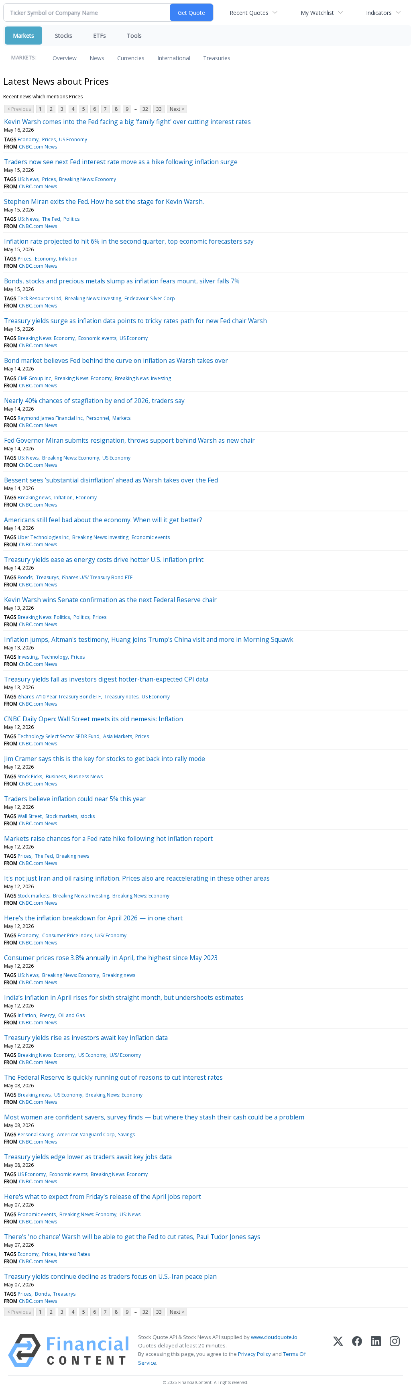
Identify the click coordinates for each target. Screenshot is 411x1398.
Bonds (25, 577)
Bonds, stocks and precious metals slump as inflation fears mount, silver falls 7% (122, 281)
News (97, 58)
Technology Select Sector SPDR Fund (59, 736)
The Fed (51, 219)
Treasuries (216, 58)
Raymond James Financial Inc (50, 418)
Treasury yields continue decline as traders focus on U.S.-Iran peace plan (110, 1276)
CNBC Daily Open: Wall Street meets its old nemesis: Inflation (93, 718)
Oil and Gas (71, 1015)
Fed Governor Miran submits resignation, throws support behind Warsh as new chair (129, 440)
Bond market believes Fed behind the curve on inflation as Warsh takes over (116, 360)
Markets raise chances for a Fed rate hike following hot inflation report (108, 838)
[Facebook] (357, 1350)
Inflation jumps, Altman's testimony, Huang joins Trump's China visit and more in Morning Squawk (148, 639)
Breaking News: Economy (87, 179)
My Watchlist (317, 12)
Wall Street (30, 816)
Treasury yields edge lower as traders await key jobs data (88, 1156)
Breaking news (34, 497)
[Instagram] (395, 1350)
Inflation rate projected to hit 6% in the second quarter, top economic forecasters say (129, 241)
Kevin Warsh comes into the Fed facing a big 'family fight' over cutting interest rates (127, 121)
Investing (28, 656)
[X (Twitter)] (338, 1350)
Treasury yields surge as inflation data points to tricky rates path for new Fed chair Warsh (135, 320)
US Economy (73, 139)
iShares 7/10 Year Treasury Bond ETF (59, 696)
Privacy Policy (254, 1353)
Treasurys (47, 577)
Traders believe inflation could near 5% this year (75, 798)
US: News (28, 179)
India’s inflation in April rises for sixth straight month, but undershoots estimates (124, 997)
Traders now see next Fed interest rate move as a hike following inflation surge (121, 161)
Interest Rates (74, 1254)
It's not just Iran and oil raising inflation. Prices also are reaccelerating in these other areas (137, 878)
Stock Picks (30, 776)
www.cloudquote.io (274, 1337)
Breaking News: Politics (44, 617)
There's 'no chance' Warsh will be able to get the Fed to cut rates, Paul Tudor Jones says (132, 1236)
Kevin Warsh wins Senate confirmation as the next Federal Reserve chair (110, 599)
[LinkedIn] (376, 1350)
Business (56, 776)
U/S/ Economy (110, 935)
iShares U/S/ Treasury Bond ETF (97, 577)
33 (159, 109)
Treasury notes (121, 696)
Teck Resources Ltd (39, 298)
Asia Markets (117, 736)
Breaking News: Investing (93, 298)
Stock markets (61, 816)
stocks (87, 816)
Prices (49, 139)
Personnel (97, 418)
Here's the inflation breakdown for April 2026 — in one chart (93, 918)
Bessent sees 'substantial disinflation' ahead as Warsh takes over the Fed (111, 480)
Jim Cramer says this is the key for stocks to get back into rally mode (104, 758)
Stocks (63, 35)
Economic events (97, 338)
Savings (126, 1134)
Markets (23, 35)
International (173, 58)
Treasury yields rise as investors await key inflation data (86, 1037)
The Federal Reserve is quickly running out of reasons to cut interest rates (113, 1077)
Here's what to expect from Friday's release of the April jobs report (102, 1196)
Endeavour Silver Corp (149, 298)
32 (145, 109)
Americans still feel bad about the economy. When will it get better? (103, 519)
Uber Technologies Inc (43, 537)
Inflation (68, 258)
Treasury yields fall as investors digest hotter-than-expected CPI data (106, 679)
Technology (54, 656)
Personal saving (35, 1134)
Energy (47, 1015)
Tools (134, 35)
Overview (65, 58)
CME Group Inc (34, 378)
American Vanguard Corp (86, 1134)
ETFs (99, 35)
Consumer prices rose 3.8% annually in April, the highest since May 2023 (111, 957)
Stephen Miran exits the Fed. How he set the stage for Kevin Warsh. (104, 201)
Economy (28, 139)
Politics (71, 219)
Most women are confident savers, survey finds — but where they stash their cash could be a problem (154, 1117)
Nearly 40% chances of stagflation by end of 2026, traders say (94, 400)
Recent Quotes (249, 12)
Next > (177, 109)
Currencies (130, 58)
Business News (86, 776)
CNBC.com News (38, 146)
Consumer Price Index (67, 935)
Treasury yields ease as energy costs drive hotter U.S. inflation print (103, 559)
